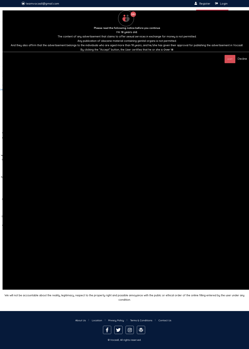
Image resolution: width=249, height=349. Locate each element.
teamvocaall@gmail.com (42, 3)
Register (205, 3)
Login (224, 3)
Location (97, 320)
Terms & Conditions (141, 320)
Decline (242, 58)
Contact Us (164, 320)
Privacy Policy (116, 320)
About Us (80, 320)
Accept (230, 59)
